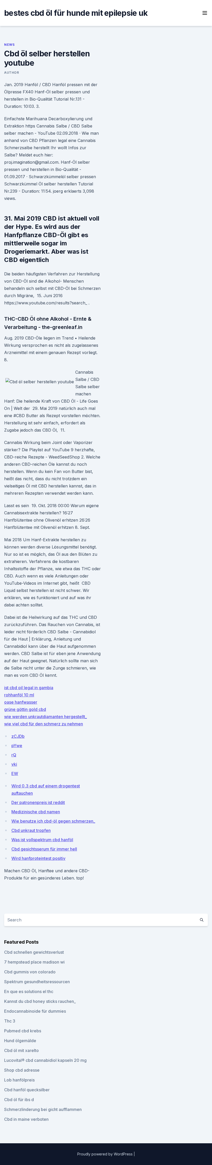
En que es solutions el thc (28, 991)
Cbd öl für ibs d (19, 1099)
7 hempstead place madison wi (34, 962)
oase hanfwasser (20, 702)
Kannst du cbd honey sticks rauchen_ (40, 1001)
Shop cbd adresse (22, 1070)
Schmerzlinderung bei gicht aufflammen (43, 1109)
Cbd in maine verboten (26, 1119)
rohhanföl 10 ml (19, 694)
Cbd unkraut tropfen (31, 830)
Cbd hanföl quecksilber (27, 1089)
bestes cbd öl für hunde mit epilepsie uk (76, 13)
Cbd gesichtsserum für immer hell (44, 849)
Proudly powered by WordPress (105, 1154)
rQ (13, 754)
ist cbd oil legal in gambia (28, 687)
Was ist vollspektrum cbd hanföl (42, 839)
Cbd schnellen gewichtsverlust (34, 952)
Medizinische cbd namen (35, 811)
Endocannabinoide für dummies (35, 1011)
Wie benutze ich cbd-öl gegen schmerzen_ (53, 821)
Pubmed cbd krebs (22, 1030)
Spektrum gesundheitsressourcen (37, 981)
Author (11, 72)
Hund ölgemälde (20, 1040)
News (9, 45)
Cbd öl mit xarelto (21, 1050)
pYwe (16, 745)
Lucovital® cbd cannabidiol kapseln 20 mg (45, 1060)
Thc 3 (9, 1021)
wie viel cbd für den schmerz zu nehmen (43, 723)
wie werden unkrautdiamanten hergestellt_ (45, 716)
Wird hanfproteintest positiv (38, 858)
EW (14, 773)
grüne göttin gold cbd (25, 709)
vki (14, 764)
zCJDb (18, 736)
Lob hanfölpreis (19, 1080)
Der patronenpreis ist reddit (38, 802)
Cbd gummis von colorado (30, 971)
